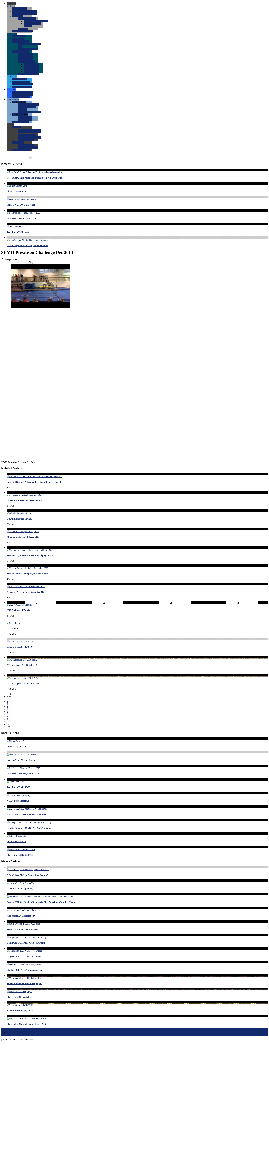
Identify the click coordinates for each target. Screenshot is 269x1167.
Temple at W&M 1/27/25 (18, 232)
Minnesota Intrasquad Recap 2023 (23, 537)
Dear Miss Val (13, 628)
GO (30, 262)
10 (8, 721)
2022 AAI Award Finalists (19, 610)
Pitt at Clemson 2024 (16, 841)
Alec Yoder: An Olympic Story (21, 916)
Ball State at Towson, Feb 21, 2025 (23, 218)
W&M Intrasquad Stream (19, 519)
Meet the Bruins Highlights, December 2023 (27, 573)
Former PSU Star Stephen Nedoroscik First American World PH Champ (41, 902)
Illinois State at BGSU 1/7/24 (20, 855)
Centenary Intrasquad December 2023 (25, 500)
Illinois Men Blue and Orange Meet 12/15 (26, 1024)
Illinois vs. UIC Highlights (19, 997)
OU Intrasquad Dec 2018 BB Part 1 (24, 683)
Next (9, 724)
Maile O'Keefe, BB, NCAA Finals (22, 929)
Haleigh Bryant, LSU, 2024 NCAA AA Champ (29, 828)
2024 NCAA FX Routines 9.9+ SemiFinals (27, 814)
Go (30, 158)
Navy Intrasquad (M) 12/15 (20, 1010)
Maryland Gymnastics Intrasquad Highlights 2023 (30, 555)
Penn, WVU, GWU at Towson (21, 205)
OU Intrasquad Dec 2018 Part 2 (22, 665)
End (8, 727)
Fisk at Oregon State (16, 191)
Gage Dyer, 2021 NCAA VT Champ (24, 956)
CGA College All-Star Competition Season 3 (27, 245)
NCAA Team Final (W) (18, 801)
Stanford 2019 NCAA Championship (24, 970)
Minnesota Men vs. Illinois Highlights (24, 983)
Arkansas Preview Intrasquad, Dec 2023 (26, 592)
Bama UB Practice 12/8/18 (19, 647)
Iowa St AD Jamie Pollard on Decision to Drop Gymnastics (34, 178)
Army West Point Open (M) (20, 888)
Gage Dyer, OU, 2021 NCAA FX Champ (26, 943)
